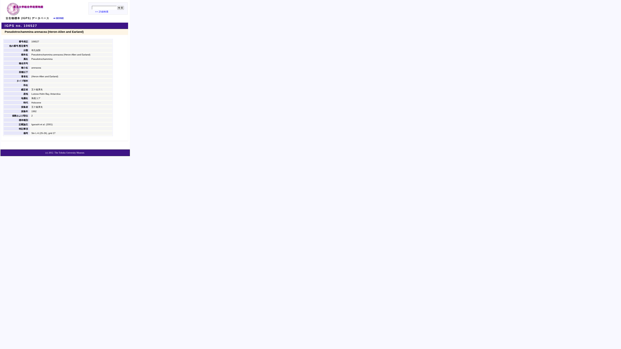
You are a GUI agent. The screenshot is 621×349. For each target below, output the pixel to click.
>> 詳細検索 (102, 11)
